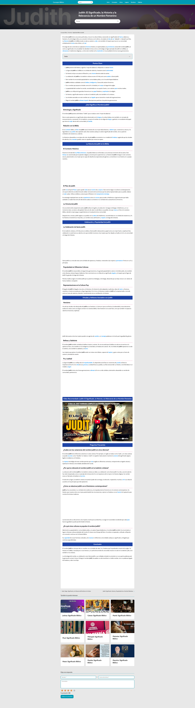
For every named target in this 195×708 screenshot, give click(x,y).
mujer (71, 121)
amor (86, 348)
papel (95, 91)
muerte (93, 189)
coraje (101, 85)
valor (96, 41)
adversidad (110, 70)
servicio (83, 476)
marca (115, 210)
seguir (69, 366)
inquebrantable (88, 362)
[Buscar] (91, 2)
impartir (86, 100)
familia (90, 121)
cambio (97, 336)
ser (113, 39)
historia (66, 41)
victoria (94, 73)
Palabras (140, 2)
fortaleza (114, 137)
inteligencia (93, 82)
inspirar (110, 352)
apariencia (87, 197)
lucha (72, 43)
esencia (116, 456)
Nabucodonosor (81, 152)
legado (93, 97)
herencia (88, 47)
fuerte (111, 67)
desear (82, 100)
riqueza (66, 461)
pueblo (73, 131)
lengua (99, 117)
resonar (91, 538)
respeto (103, 217)
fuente (119, 492)
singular (114, 273)
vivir (124, 479)
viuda (85, 189)
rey (76, 152)
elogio (109, 119)
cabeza (95, 215)
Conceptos (114, 2)
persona (85, 364)
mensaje (103, 336)
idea (109, 39)
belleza (87, 82)
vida (78, 364)
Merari (75, 189)
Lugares (127, 2)
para (116, 88)
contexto (68, 129)
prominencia (110, 47)
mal (85, 43)
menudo (74, 139)
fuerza (121, 37)
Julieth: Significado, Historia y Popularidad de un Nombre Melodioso (118, 591)
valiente (111, 129)
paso (128, 519)
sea (92, 461)
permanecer (119, 260)
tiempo (64, 154)
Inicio (108, 2)
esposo (101, 189)
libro (77, 129)
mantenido (100, 51)
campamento (100, 194)
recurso (97, 197)
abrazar (93, 370)
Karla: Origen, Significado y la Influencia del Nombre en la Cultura (76, 591)
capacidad (67, 538)
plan (65, 194)
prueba (119, 362)
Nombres (133, 2)
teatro (121, 289)
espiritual (105, 91)
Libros (121, 2)
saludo (109, 76)
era (67, 189)
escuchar (70, 456)
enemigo (106, 194)
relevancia (65, 51)
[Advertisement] (97, 172)
